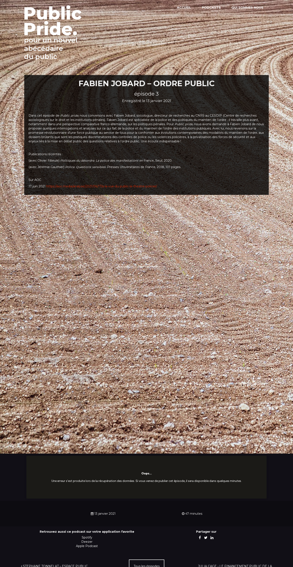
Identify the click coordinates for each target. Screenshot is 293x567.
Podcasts (211, 7)
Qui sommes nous (247, 7)
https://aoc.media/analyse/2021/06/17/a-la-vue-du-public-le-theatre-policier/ (101, 186)
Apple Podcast (87, 546)
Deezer (86, 542)
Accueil (184, 7)
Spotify (87, 537)
